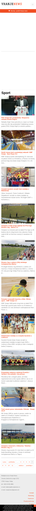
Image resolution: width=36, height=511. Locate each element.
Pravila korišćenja (29, 501)
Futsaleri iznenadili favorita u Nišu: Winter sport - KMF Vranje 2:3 (16, 299)
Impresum (31, 498)
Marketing (31, 495)
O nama (31, 504)
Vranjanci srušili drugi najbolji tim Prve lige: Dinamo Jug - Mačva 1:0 (16, 226)
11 (12, 465)
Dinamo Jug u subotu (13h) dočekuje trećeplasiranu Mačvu (14, 263)
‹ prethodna (11, 462)
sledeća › (21, 465)
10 (9, 465)
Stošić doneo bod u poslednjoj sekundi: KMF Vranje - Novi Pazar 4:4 (16, 153)
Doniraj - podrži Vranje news (18, 11)
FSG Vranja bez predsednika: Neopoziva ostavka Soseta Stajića (15, 118)
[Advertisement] (18, 32)
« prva (4, 462)
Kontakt (31, 493)
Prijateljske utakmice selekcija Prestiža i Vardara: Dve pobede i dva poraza (15, 373)
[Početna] (11, 4)
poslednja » (29, 465)
